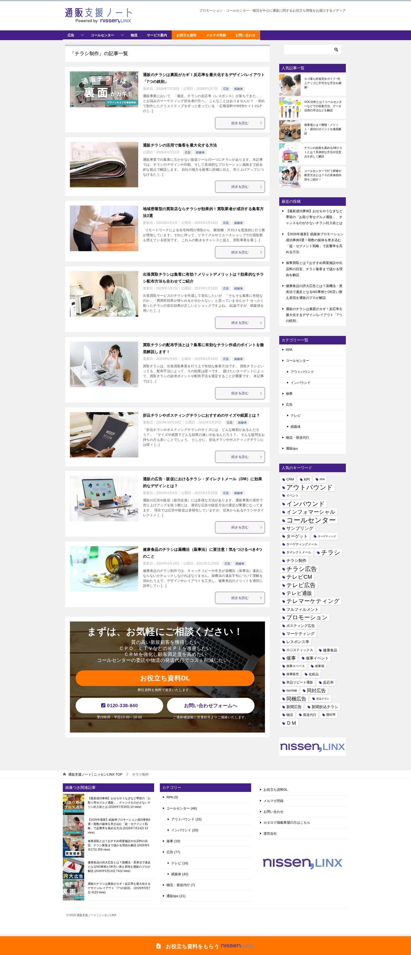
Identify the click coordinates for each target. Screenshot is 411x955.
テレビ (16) (179, 863)
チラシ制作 (296, 560)
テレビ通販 (299, 593)
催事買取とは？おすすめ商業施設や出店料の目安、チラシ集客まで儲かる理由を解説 (314, 269)
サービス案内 (157, 35)
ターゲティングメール (301, 544)
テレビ (296, 415)
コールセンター (102, 35)
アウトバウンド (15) (186, 819)
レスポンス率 (297, 642)
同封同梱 (291, 690)
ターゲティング (327, 536)
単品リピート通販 (299, 682)
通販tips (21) (176, 896)
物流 (134, 35)
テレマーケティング (313, 601)
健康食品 (330, 650)
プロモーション (307, 617)
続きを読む (240, 123)
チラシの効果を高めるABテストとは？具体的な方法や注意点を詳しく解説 (323, 152)
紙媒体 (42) (179, 874)
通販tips (292, 448)
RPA (289, 350)
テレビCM (299, 577)
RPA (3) (172, 797)
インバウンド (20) (184, 830)
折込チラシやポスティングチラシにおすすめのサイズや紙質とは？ (201, 415)
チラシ (330, 552)
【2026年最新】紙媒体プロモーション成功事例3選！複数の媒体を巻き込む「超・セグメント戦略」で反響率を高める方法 (119, 826)
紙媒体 (238, 88)
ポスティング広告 (300, 626)
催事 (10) (173, 841)
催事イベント (317, 658)
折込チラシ (322, 698)
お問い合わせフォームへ (210, 705)
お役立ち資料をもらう (190, 946)
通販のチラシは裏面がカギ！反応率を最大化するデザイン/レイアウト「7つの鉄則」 (314, 315)
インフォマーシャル (310, 512)
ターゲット (297, 536)
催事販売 (292, 674)
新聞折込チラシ (325, 707)
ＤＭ (291, 723)
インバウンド (301, 383)
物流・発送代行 (297, 437)
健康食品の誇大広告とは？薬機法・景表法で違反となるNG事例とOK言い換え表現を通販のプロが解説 (314, 292)
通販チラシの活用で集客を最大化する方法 (180, 145)
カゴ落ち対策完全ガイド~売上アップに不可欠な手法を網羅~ (322, 83)
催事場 (319, 666)
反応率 (328, 682)
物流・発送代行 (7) (180, 885)
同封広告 (316, 690)
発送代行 (309, 715)
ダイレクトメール (298, 552)
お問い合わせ (274, 812)
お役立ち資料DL (165, 678)
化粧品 (314, 674)
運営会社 (270, 833)
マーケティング (300, 633)
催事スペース (295, 666)
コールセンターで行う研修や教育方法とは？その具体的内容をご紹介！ (322, 175)
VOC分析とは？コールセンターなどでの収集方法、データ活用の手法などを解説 (323, 106)
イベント (292, 495)
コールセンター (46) (181, 808)
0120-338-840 (122, 705)
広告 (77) (173, 852)
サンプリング (299, 528)
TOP (95, 774)
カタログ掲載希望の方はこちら (287, 822)
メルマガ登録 (274, 801)
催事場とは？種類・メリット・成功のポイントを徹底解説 (322, 129)
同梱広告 (296, 698)
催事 (289, 393)
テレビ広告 (301, 585)
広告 (71, 35)
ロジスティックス (299, 650)
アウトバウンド (302, 372)
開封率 (331, 714)
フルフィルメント (302, 609)
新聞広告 (294, 707)
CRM (290, 479)
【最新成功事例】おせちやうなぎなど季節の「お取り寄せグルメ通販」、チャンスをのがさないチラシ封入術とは (314, 217)
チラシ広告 (301, 569)
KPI (307, 479)
